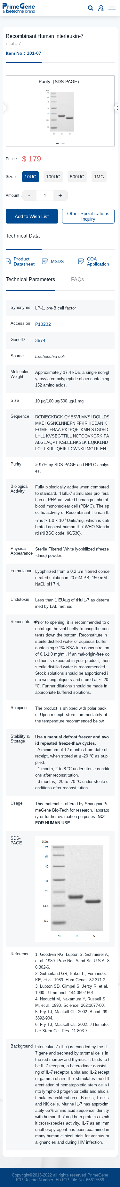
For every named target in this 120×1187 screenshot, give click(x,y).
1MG (99, 176)
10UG (30, 176)
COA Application (98, 261)
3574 (40, 340)
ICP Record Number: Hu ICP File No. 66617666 (60, 1179)
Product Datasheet (24, 261)
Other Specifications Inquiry (88, 216)
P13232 (43, 324)
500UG (77, 176)
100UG (53, 176)
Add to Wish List (32, 216)
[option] (60, 108)
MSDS (57, 261)
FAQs (77, 279)
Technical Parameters (30, 279)
